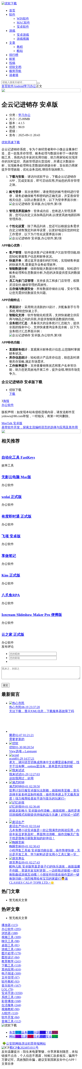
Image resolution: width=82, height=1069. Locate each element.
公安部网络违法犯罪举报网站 (26, 1043)
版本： (13, 123)
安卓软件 (23, 26)
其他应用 (11, 969)
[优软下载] (9, 3)
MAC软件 (23, 22)
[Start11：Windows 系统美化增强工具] (41, 432)
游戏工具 (11, 949)
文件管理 (10, 977)
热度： (13, 127)
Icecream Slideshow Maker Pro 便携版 (32, 615)
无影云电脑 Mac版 (16, 477)
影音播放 (11, 1001)
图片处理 (11, 953)
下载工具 (11, 965)
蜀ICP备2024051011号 (24, 1047)
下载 (12, 393)
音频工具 (11, 1021)
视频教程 (10, 1009)
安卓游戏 (23, 34)
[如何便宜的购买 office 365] (41, 91)
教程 (20, 46)
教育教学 (11, 961)
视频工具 (11, 937)
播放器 (10, 925)
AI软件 (10, 1013)
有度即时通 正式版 (16, 516)
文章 (12, 42)
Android (19, 86)
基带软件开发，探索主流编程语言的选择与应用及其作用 (40, 427)
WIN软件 (23, 18)
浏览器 (10, 933)
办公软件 (8, 405)
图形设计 (10, 957)
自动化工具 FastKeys (18, 457)
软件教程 (10, 981)
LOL (7, 989)
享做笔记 (9, 556)
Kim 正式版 (11, 575)
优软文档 (15, 67)
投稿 (12, 63)
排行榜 (13, 54)
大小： (13, 119)
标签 (12, 58)
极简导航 (15, 71)
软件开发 (10, 1017)
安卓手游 (12, 993)
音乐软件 (11, 985)
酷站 (20, 50)
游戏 (12, 30)
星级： (13, 131)
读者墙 (13, 75)
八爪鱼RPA (11, 595)
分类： (13, 115)
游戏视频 (23, 38)
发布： (13, 135)
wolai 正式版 (12, 497)
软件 (12, 14)
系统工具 (11, 997)
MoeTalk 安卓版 (12, 423)
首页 (12, 10)
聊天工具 (10, 941)
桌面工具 (10, 945)
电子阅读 (11, 973)
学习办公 (30, 86)
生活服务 (11, 1005)
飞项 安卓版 (11, 536)
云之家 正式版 (13, 634)
